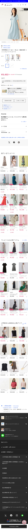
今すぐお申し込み (11, 93)
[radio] (7, 58)
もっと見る (23, 121)
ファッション (16, 405)
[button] (14, 24)
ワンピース (15, 407)
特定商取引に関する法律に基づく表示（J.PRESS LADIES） (13, 137)
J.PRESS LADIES (6, 45)
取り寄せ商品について (8, 106)
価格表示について (7, 105)
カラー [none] (2, 56)
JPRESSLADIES (7, 405)
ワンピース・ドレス (7, 407)
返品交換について (7, 108)
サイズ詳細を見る (23, 68)
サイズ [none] (2, 65)
